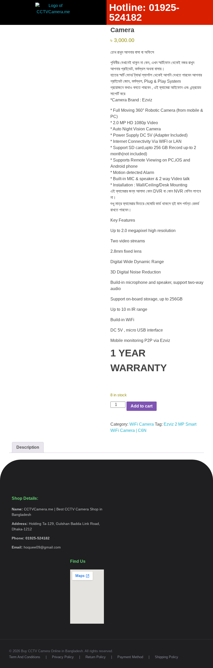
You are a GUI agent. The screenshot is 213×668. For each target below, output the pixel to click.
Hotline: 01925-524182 (144, 12)
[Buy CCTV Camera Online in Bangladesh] (27, 33)
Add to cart (141, 406)
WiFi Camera (141, 424)
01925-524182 (192, 33)
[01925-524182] (176, 33)
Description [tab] (27, 447)
